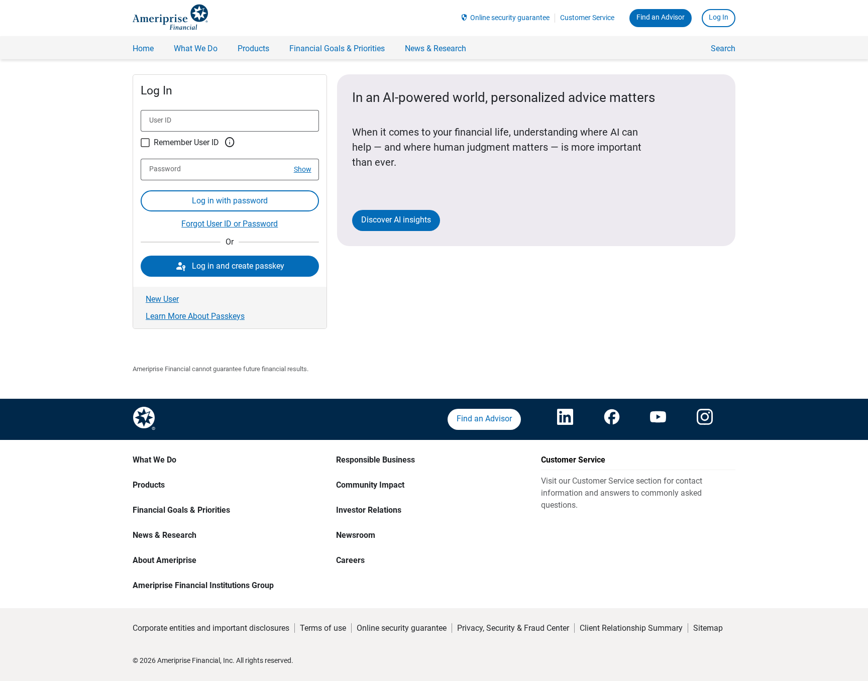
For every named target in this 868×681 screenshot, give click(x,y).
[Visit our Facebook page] (612, 419)
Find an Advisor (660, 17)
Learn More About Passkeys (195, 316)
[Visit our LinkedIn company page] (565, 419)
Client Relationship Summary (631, 628)
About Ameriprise (164, 560)
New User (162, 299)
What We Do (154, 460)
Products (149, 485)
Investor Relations (368, 510)
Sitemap (708, 628)
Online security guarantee (510, 18)
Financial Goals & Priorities (181, 510)
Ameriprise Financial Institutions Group (203, 585)
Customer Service (587, 18)
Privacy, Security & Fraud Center (513, 628)
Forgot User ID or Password (229, 224)
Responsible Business (375, 460)
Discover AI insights (396, 219)
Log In (718, 17)
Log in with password (230, 200)
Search (723, 48)
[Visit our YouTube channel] (658, 419)
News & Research (164, 535)
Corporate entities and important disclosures (211, 628)
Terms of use (323, 628)
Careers (350, 560)
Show (302, 169)
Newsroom (355, 535)
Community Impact (370, 485)
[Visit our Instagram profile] (705, 419)
